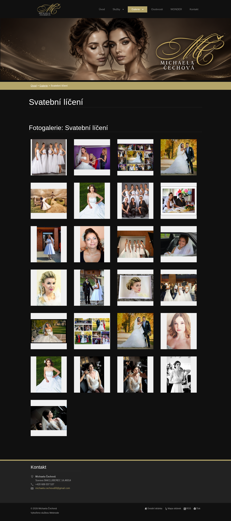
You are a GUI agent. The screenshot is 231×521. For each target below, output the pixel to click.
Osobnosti (157, 9)
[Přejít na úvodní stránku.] (49, 11)
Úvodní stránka (154, 508)
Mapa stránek (174, 508)
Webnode (54, 513)
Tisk (198, 508)
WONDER (176, 9)
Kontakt (194, 9)
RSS (188, 508)
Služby (116, 9)
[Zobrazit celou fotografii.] (49, 157)
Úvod (102, 9)
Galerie (136, 9)
